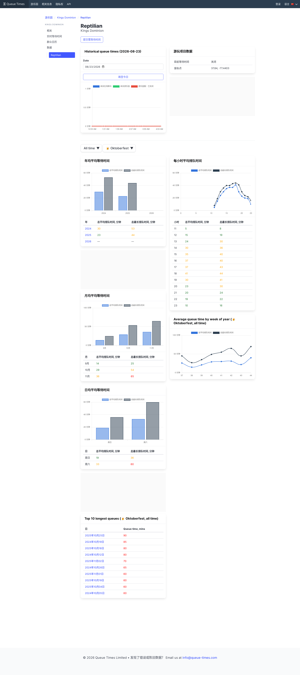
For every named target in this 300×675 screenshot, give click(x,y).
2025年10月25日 (95, 535)
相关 (49, 30)
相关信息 (47, 4)
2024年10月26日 (95, 567)
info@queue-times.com (199, 658)
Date (86, 60)
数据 (49, 47)
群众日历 (52, 41)
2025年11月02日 (94, 561)
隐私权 (59, 4)
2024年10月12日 (94, 554)
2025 (88, 235)
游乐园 (34, 4)
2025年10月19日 (94, 580)
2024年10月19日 (94, 541)
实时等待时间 (54, 36)
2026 (88, 241)
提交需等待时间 (92, 39)
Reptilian (56, 55)
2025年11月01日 (94, 573)
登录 (278, 4)
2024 (88, 228)
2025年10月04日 (95, 586)
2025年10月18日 (94, 548)
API (69, 4)
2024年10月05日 (95, 593)
